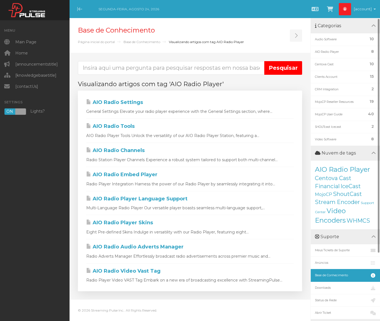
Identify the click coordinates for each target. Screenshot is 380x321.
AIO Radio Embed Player (124, 174)
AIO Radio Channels (118, 150)
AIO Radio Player (342, 169)
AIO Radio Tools (113, 126)
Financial (327, 186)
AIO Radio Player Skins (122, 223)
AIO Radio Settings (117, 102)
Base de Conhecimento (142, 42)
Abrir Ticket (323, 313)
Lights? (25, 111)
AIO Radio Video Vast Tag (126, 271)
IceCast (350, 186)
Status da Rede (326, 300)
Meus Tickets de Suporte (332, 250)
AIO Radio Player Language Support (139, 199)
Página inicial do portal (96, 42)
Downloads (323, 288)
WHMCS (358, 220)
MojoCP (323, 194)
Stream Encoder (337, 202)
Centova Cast (333, 178)
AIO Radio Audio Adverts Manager (137, 247)
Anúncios (321, 263)
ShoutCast (347, 194)
